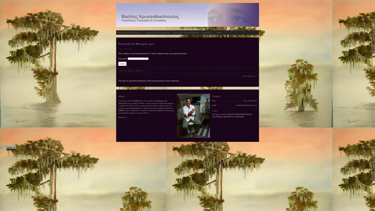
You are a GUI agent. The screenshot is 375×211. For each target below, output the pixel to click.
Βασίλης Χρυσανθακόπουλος (130, 32)
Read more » (122, 117)
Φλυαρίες (131, 70)
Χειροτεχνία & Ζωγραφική (157, 32)
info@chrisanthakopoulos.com (246, 105)
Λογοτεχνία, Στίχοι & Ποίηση (186, 32)
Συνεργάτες (208, 32)
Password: (123, 59)
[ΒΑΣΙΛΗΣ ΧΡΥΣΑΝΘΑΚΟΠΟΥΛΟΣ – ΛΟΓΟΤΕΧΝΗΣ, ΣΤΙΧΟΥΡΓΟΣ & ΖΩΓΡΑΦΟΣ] (187, 25)
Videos (219, 32)
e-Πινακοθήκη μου (249, 76)
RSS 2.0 (138, 70)
